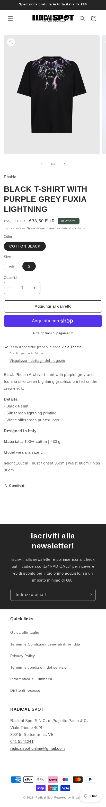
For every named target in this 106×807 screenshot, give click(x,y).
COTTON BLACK (24, 246)
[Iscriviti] (89, 595)
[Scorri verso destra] (64, 163)
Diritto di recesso (25, 690)
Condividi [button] (17, 485)
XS (14, 267)
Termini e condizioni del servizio (38, 667)
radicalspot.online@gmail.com (37, 748)
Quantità (10, 278)
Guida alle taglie (24, 632)
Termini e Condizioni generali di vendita (45, 644)
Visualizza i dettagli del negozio (37, 360)
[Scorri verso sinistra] (41, 163)
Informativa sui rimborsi (31, 679)
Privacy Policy (22, 656)
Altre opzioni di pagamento (53, 333)
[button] (10, 18)
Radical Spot (44, 797)
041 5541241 (22, 741)
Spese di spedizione (41, 228)
